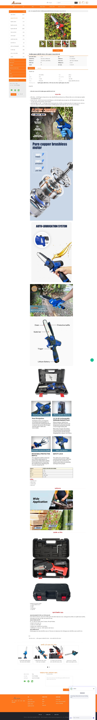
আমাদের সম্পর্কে (12, 59)
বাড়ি (13, 6)
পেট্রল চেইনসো (17, 14)
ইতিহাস (43, 701)
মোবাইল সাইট (56, 714)
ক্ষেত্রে (11, 73)
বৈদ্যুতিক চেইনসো (17, 21)
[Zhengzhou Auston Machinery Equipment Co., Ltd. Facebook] (80, 2)
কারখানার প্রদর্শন (52, 6)
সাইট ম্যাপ (40, 714)
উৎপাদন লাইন (58, 699)
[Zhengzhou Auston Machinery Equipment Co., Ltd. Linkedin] (87, 2)
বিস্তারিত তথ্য (31, 68)
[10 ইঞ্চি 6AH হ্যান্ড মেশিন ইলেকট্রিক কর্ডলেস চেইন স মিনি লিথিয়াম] (40, 652)
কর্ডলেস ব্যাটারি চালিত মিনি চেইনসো (55, 638)
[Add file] (71, 717)
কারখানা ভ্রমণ (12, 62)
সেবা (43, 703)
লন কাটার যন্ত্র (17, 49)
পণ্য (23, 6)
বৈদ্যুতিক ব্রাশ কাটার (17, 25)
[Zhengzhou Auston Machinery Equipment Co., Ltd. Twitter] (83, 2)
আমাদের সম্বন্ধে (42, 6)
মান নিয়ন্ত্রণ (11, 65)
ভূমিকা (43, 699)
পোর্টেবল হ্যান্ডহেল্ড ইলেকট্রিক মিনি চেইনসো (42, 638)
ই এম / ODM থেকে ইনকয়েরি (60, 701)
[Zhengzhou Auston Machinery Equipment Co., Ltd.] (12, 90)
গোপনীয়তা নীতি (48, 714)
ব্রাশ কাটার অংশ (17, 42)
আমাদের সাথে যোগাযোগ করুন (14, 68)
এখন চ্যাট (72, 6)
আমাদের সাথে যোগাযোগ (61, 6)
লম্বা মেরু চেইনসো (17, 32)
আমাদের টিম (44, 705)
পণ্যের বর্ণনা (39, 68)
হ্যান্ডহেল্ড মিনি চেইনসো (17, 18)
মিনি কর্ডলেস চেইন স (32, 638)
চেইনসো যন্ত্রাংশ (17, 35)
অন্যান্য (17, 56)
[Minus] (93, 689)
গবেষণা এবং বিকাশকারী (59, 703)
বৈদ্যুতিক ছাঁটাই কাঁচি (17, 28)
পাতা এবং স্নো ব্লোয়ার (17, 53)
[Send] (94, 717)
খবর (10, 70)
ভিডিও (33, 6)
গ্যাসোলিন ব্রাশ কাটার (17, 39)
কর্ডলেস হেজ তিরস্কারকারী (17, 46)
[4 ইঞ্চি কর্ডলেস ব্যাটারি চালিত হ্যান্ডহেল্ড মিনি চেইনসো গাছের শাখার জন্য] (25, 652)
